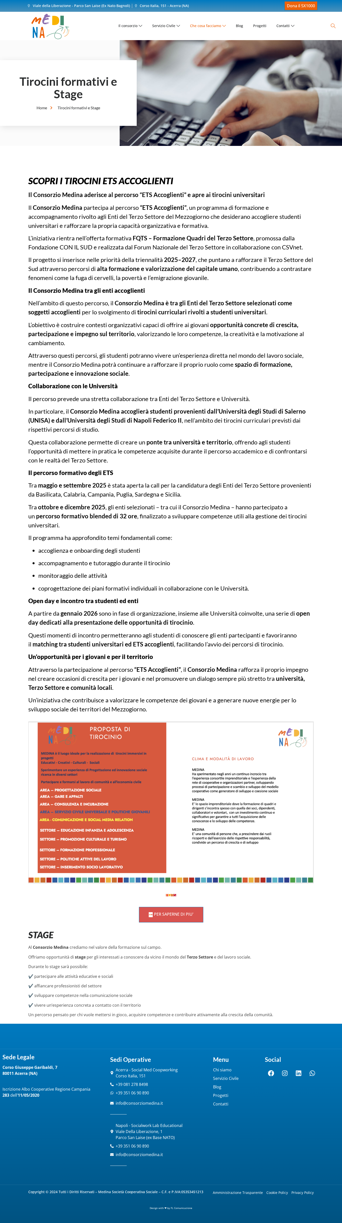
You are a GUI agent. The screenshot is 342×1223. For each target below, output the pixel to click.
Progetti (259, 25)
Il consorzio (127, 25)
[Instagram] (285, 1073)
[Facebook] (271, 1073)
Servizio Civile (163, 25)
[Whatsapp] (312, 1073)
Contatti (283, 25)
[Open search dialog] (333, 26)
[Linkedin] (298, 1073)
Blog (239, 25)
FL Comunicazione (181, 1208)
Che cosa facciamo (205, 25)
